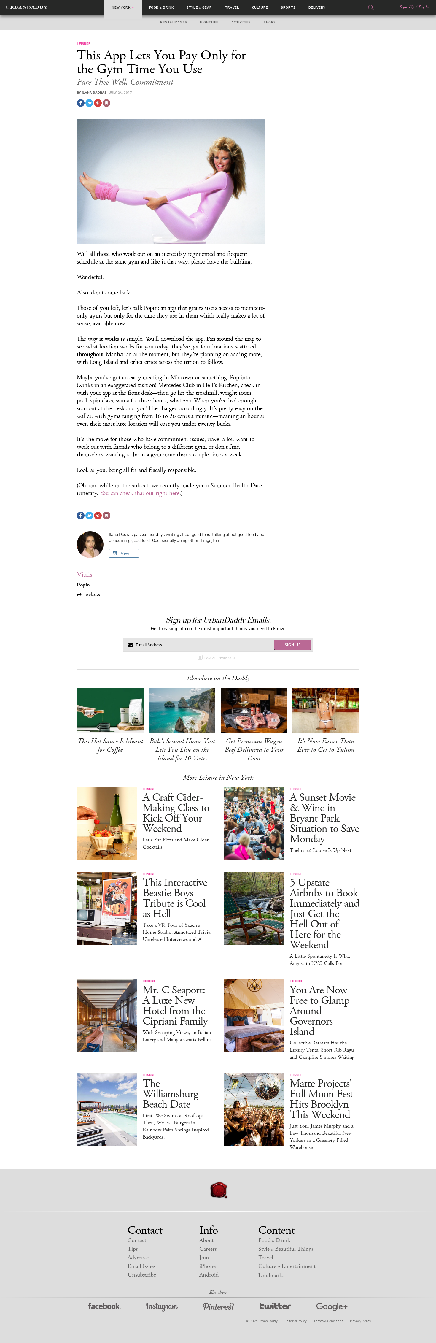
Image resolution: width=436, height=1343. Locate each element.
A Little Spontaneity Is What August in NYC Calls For (320, 960)
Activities (241, 22)
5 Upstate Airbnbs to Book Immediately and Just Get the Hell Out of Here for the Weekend (324, 914)
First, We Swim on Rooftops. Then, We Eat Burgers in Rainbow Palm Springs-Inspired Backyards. (176, 1126)
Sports (288, 7)
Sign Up (407, 7)
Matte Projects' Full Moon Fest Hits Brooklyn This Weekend (321, 1099)
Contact (137, 1240)
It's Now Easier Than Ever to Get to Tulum (325, 745)
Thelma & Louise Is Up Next (320, 850)
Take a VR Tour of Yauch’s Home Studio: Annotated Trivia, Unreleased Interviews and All (177, 932)
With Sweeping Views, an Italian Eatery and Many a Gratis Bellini (177, 1036)
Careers (208, 1249)
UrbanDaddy (26, 7)
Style (199, 7)
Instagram (162, 1307)
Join (204, 1258)
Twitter (275, 1307)
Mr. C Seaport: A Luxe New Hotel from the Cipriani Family (175, 1006)
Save (98, 103)
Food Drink (161, 7)
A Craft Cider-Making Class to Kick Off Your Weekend (176, 813)
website (92, 594)
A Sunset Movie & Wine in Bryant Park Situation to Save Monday (324, 818)
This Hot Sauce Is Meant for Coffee (110, 745)
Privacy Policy (360, 1320)
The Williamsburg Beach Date (170, 1094)
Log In (424, 7)
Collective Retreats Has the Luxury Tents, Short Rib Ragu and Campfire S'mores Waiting (322, 1050)
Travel (232, 7)
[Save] (106, 103)
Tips (133, 1249)
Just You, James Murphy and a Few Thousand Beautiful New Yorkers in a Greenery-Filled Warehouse (321, 1136)
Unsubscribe (142, 1275)
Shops (270, 22)
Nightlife (209, 22)
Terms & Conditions (328, 1320)
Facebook (104, 1307)
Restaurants (173, 22)
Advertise (138, 1258)
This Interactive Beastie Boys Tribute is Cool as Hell (175, 898)
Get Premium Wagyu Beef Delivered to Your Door (254, 749)
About (206, 1240)
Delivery (317, 7)
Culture (260, 7)
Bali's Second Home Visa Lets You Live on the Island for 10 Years (182, 749)
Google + (332, 1307)
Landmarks (271, 1275)
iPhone (207, 1266)
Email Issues (141, 1266)
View (125, 553)
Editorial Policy (295, 1320)
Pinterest (219, 1307)
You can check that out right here (139, 493)
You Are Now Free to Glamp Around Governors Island (319, 1011)
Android (209, 1275)
